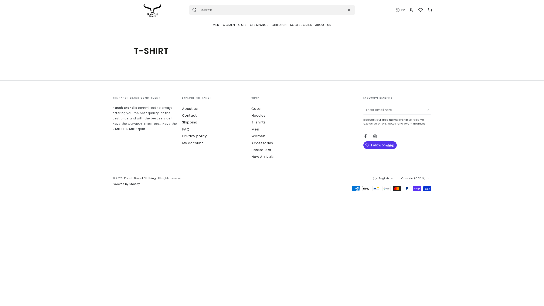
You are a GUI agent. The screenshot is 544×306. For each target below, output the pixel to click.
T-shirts (258, 122)
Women (258, 136)
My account (192, 143)
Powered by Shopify (126, 184)
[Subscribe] (428, 110)
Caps (256, 108)
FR (403, 10)
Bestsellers (261, 149)
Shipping (189, 122)
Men (255, 129)
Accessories (262, 143)
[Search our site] (194, 10)
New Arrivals (262, 156)
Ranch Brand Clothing (140, 178)
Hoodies (258, 115)
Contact (189, 115)
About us (190, 108)
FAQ (186, 129)
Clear (339, 10)
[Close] (349, 10)
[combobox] (266, 10)
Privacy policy (194, 136)
